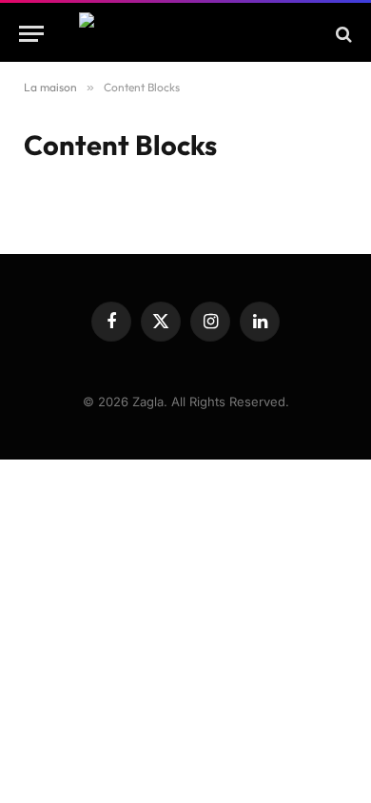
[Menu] (31, 33)
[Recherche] (342, 33)
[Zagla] (186, 34)
